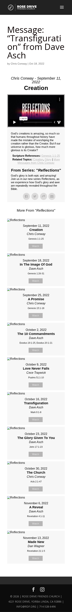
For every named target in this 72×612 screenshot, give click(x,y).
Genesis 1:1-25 (50, 155)
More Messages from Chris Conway (39, 161)
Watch (35, 246)
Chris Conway (19, 63)
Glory (48, 159)
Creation (38, 159)
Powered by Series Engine (36, 573)
